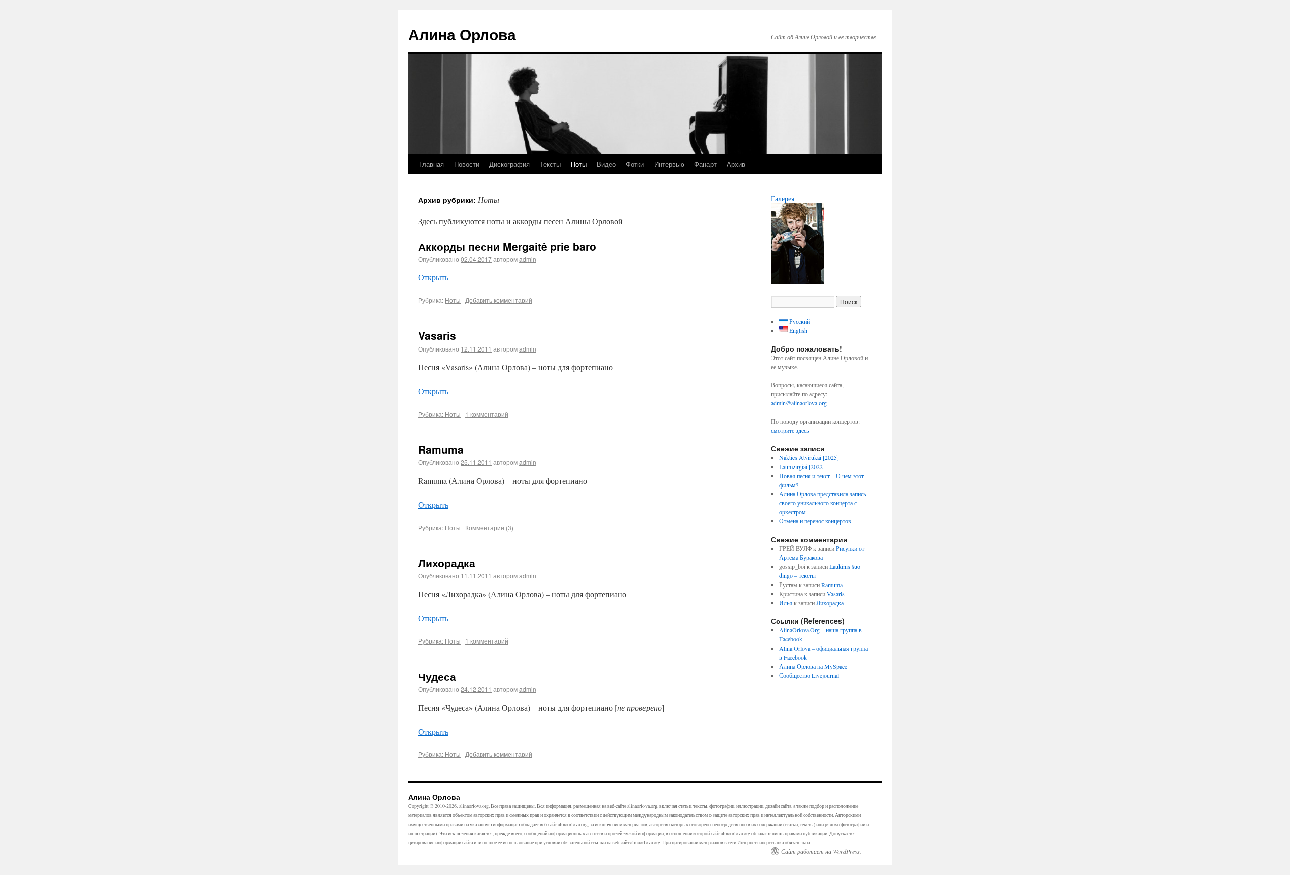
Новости (466, 164)
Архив (736, 164)
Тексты (550, 164)
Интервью (669, 164)
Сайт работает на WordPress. (821, 851)
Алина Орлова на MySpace (813, 666)
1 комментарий (486, 414)
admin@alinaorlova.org (799, 403)
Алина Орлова (462, 34)
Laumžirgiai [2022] (802, 466)
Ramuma (441, 449)
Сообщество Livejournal (809, 675)
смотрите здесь (790, 430)
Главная (431, 164)
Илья (785, 603)
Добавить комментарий (498, 300)
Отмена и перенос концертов (815, 521)
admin (527, 259)
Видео (606, 164)
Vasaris (437, 335)
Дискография (509, 164)
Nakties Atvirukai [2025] (809, 457)
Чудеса (437, 676)
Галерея (782, 198)
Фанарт (705, 164)
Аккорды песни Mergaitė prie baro (507, 246)
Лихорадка (446, 562)
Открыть (433, 277)
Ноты (579, 164)
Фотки (635, 164)
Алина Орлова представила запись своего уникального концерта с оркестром (822, 503)
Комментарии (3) (489, 527)
